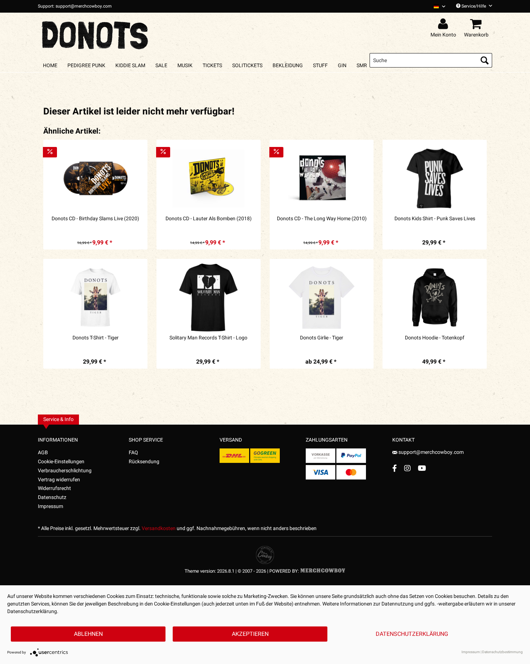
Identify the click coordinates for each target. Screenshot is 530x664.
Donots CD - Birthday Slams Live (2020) (95, 218)
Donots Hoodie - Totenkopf (434, 338)
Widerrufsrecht (54, 488)
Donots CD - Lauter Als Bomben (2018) (208, 218)
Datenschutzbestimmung (502, 652)
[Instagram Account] (407, 468)
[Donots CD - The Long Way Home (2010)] (321, 178)
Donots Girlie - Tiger (321, 338)
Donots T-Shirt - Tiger (95, 338)
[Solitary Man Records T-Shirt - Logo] (208, 297)
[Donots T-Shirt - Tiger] (95, 297)
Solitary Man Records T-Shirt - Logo (208, 338)
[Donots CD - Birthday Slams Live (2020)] (95, 178)
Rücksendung (144, 461)
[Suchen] (484, 60)
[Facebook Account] (394, 468)
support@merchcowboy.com (430, 452)
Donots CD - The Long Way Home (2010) (322, 218)
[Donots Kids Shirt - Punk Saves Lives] (434, 178)
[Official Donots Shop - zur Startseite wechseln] (95, 33)
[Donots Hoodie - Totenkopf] (434, 297)
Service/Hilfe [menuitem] (473, 6)
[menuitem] (437, 6)
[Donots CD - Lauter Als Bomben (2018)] (208, 178)
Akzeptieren (250, 634)
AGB (43, 452)
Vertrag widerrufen (59, 479)
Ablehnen (88, 634)
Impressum (50, 506)
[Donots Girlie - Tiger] (321, 297)
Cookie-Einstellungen (61, 461)
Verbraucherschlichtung (65, 470)
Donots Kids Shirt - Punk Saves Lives (434, 218)
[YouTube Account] (422, 468)
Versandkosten (159, 528)
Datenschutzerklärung (412, 634)
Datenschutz (52, 497)
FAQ (133, 452)
